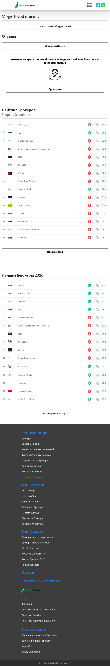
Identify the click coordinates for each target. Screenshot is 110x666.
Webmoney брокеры (32, 507)
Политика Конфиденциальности (39, 620)
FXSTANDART (24, 125)
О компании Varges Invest (55, 26)
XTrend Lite (23, 165)
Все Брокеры (55, 251)
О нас (24, 598)
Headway (22, 383)
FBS (19, 133)
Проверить (55, 89)
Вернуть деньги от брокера (36, 640)
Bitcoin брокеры (30, 548)
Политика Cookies (31, 615)
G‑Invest (21, 197)
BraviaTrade (23, 366)
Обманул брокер (30, 651)
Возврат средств (33, 629)
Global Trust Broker (26, 181)
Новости (27, 572)
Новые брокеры (30, 564)
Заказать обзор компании (40, 580)
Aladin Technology (26, 399)
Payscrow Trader (25, 189)
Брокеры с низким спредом (36, 542)
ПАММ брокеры (30, 512)
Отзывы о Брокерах (32, 476)
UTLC (20, 157)
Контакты (26, 603)
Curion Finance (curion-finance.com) (34, 149)
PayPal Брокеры (30, 501)
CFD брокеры (28, 490)
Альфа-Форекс (24, 391)
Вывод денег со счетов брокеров (39, 634)
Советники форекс (31, 465)
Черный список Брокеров (35, 460)
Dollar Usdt (23, 237)
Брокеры (26, 438)
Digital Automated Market (29, 229)
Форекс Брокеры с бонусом (36, 454)
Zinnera (21, 285)
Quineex (21, 213)
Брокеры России (30, 443)
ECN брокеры (28, 495)
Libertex (21, 301)
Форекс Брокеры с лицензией (37, 449)
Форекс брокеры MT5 (33, 559)
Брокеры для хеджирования (37, 537)
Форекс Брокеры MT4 (33, 553)
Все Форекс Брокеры (55, 413)
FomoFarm (22, 221)
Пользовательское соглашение (38, 609)
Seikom (21, 173)
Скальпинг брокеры (32, 518)
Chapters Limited (25, 141)
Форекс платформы (32, 471)
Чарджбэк (26, 646)
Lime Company (24, 205)
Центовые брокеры (32, 523)
